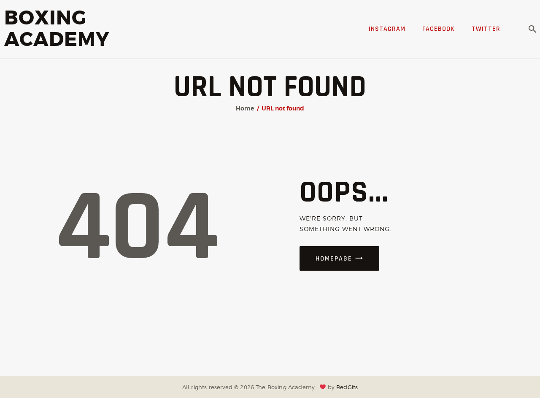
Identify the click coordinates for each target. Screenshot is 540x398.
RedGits (347, 387)
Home (245, 108)
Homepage (334, 258)
